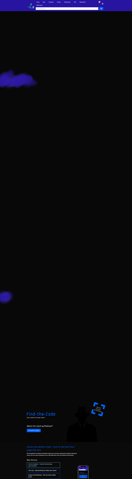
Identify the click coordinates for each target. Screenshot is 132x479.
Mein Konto (40, 5)
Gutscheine (83, 2)
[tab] (43, 465)
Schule (59, 2)
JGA (75, 2)
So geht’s (51, 2)
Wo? (44, 2)
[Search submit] (101, 8)
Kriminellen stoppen (33, 430)
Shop (38, 2)
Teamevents (67, 2)
